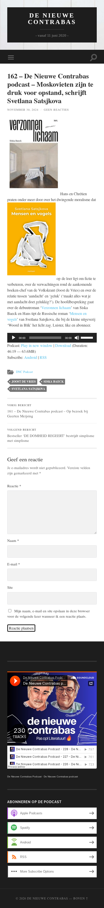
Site (10, 587)
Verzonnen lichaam (56, 307)
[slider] (87, 337)
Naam (13, 540)
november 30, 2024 (22, 109)
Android (30, 357)
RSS (43, 357)
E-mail (13, 564)
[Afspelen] (13, 337)
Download (63, 345)
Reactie (14, 485)
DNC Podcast (24, 372)
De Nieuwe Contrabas (52, 18)
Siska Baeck (54, 381)
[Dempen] (76, 337)
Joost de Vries (24, 381)
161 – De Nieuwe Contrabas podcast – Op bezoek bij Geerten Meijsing (47, 410)
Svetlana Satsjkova (28, 389)
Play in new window (36, 345)
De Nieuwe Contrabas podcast (61, 776)
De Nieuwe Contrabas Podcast (24, 776)
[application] (52, 338)
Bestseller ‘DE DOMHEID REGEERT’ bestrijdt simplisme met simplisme (50, 435)
